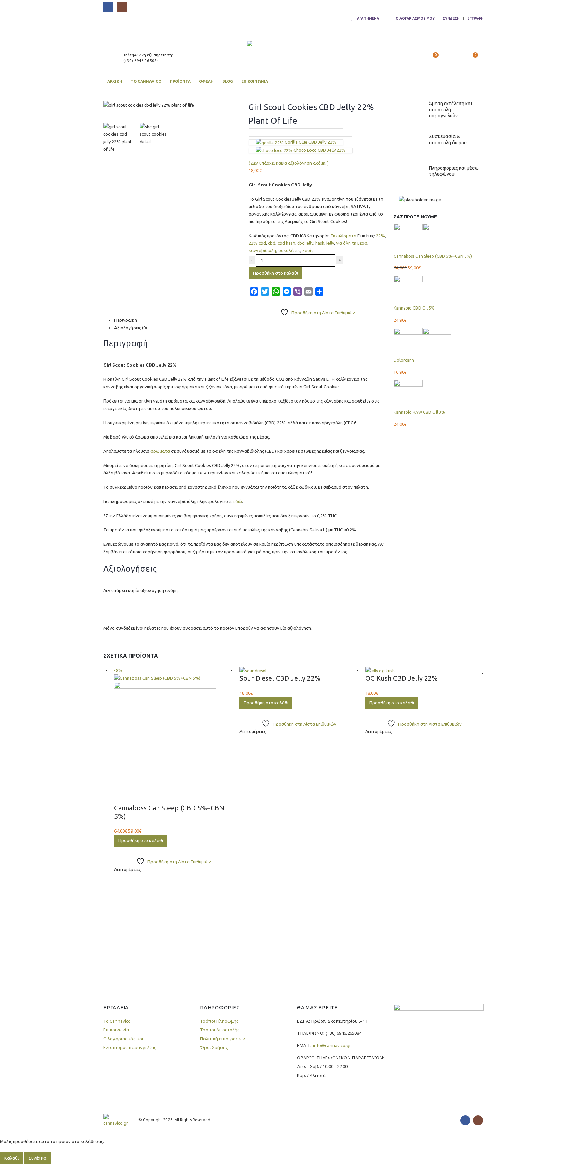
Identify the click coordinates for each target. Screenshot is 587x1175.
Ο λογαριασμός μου (415, 18)
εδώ (237, 501)
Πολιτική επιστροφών (222, 1039)
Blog (227, 81)
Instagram (478, 1120)
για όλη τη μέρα (351, 243)
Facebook (465, 1120)
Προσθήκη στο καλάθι (275, 273)
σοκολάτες (289, 250)
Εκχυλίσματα (343, 235)
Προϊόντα (180, 81)
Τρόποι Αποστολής (220, 1030)
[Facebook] (108, 7)
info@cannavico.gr (332, 1045)
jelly (330, 243)
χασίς (307, 250)
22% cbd (257, 243)
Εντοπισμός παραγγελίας (129, 1047)
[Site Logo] (279, 58)
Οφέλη (206, 81)
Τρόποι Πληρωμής (219, 1021)
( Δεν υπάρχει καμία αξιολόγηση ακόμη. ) (289, 163)
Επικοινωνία (254, 81)
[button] (418, 57)
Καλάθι (11, 1158)
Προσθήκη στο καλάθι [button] (140, 840)
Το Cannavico (146, 81)
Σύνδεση (451, 18)
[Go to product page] (439, 238)
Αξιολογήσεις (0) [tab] (130, 327)
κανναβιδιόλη (262, 250)
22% (380, 235)
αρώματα (160, 451)
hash (319, 243)
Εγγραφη (475, 18)
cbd (271, 243)
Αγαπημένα (368, 18)
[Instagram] (122, 7)
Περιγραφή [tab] (125, 320)
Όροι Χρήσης (214, 1047)
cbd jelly (305, 243)
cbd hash (286, 243)
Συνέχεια (37, 1158)
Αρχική (114, 81)
